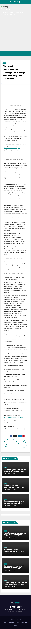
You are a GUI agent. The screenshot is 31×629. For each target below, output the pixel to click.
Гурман (15, 625)
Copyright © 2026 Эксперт (15, 618)
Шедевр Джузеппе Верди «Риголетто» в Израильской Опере (21, 444)
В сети (26, 622)
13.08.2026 (7, 586)
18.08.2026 (7, 553)
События (5, 622)
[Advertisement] (15, 34)
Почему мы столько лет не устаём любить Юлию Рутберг (15, 584)
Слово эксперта (11, 622)
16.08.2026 (7, 570)
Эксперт (5, 9)
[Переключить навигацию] (28, 53)
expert (14, 473)
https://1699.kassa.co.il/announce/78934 (14, 417)
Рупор (5, 467)
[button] (22, 53)
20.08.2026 (7, 537)
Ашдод (23, 379)
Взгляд (22, 622)
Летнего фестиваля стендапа (12, 148)
